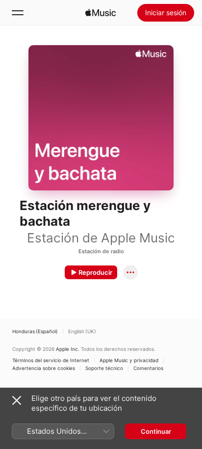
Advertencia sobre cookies (43, 368)
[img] (100, 12)
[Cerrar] (16, 400)
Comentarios (148, 368)
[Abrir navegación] (17, 13)
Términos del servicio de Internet (50, 360)
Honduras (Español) (35, 331)
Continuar (156, 431)
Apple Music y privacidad (129, 360)
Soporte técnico (104, 368)
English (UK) (82, 331)
